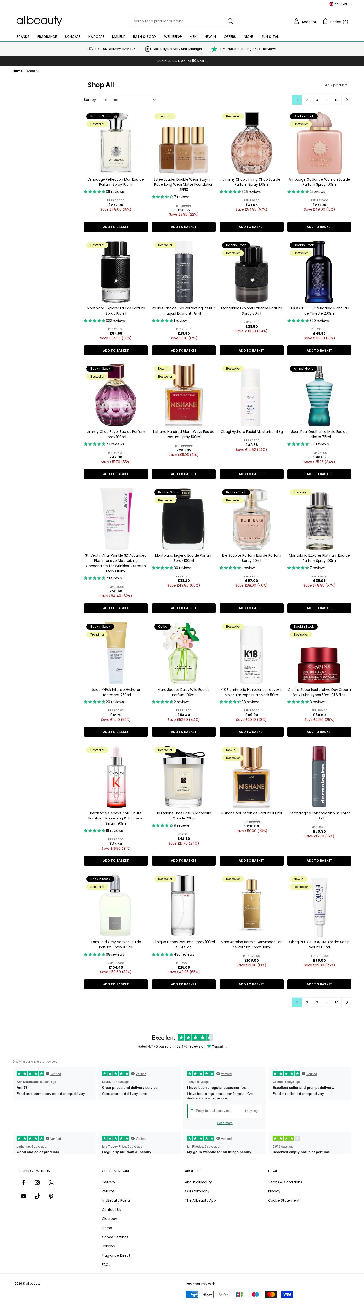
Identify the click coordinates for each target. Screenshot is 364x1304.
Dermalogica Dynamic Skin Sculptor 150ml (319, 816)
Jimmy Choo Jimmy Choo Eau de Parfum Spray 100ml (251, 182)
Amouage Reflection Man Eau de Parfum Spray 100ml (116, 182)
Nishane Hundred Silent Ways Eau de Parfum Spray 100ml (183, 434)
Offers (230, 36)
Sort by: (90, 99)
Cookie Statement (284, 1200)
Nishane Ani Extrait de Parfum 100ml (251, 813)
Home (18, 71)
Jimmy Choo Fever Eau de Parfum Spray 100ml (116, 434)
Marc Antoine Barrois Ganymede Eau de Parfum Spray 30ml (252, 945)
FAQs (106, 1264)
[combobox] (182, 21)
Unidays (108, 1246)
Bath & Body (144, 36)
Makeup (118, 36)
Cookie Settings (115, 1237)
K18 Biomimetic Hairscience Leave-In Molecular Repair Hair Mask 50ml (252, 692)
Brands (23, 36)
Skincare (72, 36)
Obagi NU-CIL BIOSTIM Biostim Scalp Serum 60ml (319, 945)
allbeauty (33, 1283)
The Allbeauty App (200, 1200)
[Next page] (346, 99)
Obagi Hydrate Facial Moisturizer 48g (252, 431)
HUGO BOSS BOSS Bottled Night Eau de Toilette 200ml (319, 311)
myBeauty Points (116, 1200)
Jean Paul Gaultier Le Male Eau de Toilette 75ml (319, 434)
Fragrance (47, 36)
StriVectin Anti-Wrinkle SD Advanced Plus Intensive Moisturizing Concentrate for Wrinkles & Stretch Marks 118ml (116, 563)
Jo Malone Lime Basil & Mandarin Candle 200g (183, 816)
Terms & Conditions (285, 1182)
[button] (305, 21)
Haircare (96, 36)
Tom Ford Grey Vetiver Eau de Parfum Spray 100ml (116, 945)
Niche (249, 36)
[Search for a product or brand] (230, 21)
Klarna (107, 1227)
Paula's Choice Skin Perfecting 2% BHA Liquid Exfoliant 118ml (184, 311)
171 (336, 99)
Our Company (197, 1191)
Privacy (274, 1191)
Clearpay (109, 1218)
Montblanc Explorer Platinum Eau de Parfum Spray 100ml (319, 558)
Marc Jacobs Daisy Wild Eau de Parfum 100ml (184, 692)
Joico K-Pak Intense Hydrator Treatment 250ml (115, 692)
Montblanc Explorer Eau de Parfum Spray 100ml (116, 311)
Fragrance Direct (116, 1255)
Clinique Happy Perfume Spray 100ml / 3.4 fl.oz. (184, 945)
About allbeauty (198, 1182)
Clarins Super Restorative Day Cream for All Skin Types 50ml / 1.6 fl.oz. (319, 692)
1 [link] (297, 99)
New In (210, 36)
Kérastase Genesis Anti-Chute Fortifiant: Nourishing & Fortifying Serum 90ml (115, 818)
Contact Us (111, 1209)
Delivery (108, 1182)
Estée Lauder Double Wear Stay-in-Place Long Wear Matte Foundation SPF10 (183, 184)
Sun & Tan (270, 36)
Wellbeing (173, 36)
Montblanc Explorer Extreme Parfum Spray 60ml (251, 311)
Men (193, 36)
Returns (108, 1191)
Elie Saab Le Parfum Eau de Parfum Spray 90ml (251, 558)
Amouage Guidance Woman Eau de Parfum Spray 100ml (319, 182)
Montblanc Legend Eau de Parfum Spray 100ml (184, 558)
